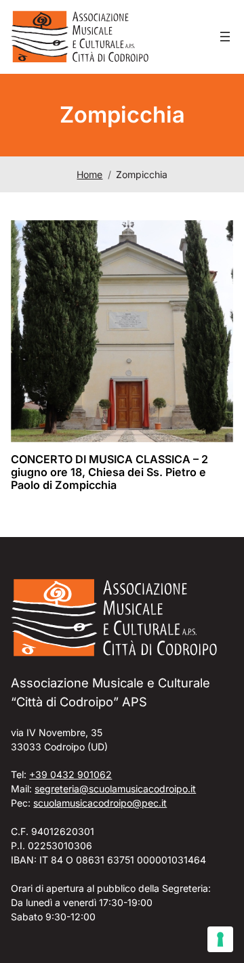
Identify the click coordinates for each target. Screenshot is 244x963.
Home (89, 174)
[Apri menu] (225, 36)
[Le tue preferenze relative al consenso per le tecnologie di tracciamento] (220, 939)
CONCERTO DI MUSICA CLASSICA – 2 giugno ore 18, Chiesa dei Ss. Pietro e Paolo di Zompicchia (109, 472)
